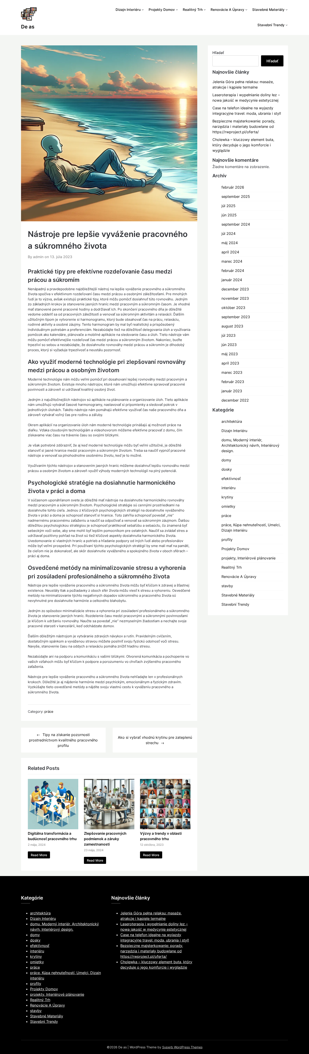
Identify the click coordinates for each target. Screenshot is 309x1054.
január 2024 (231, 280)
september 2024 (235, 224)
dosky (226, 469)
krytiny (227, 497)
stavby (227, 586)
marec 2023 (231, 372)
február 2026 (232, 187)
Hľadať (218, 52)
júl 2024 (228, 233)
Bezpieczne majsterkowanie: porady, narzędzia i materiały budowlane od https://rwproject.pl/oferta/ (243, 126)
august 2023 (232, 326)
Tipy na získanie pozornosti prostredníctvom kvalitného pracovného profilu (63, 740)
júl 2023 (228, 335)
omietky (228, 506)
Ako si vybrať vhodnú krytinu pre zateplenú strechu (155, 740)
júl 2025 (228, 205)
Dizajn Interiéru (128, 9)
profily (227, 539)
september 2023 (235, 317)
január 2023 (231, 391)
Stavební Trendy (271, 25)
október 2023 (233, 307)
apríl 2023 (230, 363)
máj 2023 (229, 354)
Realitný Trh (193, 9)
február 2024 (232, 270)
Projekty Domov (162, 9)
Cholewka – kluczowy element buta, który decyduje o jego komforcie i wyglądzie (243, 145)
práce (48, 711)
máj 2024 (229, 243)
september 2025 (235, 196)
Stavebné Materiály (268, 9)
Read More (39, 855)
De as (27, 27)
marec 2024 (231, 261)
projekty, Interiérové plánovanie (248, 558)
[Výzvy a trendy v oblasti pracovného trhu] (165, 828)
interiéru (228, 488)
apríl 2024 (230, 252)
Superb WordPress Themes (182, 1047)
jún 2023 (229, 344)
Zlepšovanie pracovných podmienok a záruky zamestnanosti (105, 838)
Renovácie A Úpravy (227, 9)
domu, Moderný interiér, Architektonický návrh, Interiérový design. (250, 445)
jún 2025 (229, 215)
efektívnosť (231, 478)
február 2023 (232, 381)
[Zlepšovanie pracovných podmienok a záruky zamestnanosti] (109, 828)
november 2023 (235, 298)
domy (226, 460)
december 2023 (235, 289)
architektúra (231, 421)
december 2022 (235, 400)
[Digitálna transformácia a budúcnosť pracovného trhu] (53, 828)
